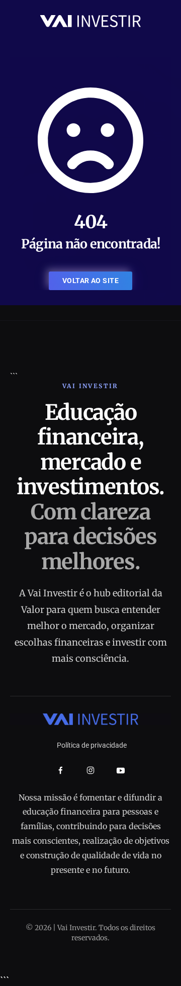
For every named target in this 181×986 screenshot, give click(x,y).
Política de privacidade (92, 745)
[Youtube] (120, 770)
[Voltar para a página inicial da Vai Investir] (90, 20)
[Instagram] (90, 770)
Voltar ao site (90, 281)
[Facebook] (60, 770)
